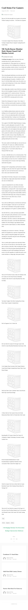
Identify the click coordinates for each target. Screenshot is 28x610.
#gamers (8, 522)
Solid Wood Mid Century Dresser (12, 571)
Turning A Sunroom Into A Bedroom (14, 530)
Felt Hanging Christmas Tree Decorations (13, 527)
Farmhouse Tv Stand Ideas (10, 554)
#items (12, 522)
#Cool (3, 522)
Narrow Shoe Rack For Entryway (12, 588)
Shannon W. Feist (10, 557)
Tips (3, 518)
